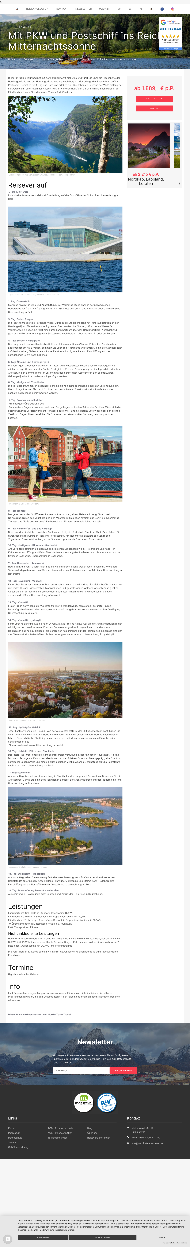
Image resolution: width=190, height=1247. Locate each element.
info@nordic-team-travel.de (147, 1143)
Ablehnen (43, 1237)
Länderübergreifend (53, 59)
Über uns (92, 1132)
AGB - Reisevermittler (60, 1132)
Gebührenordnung (18, 1147)
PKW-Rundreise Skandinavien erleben (154, 181)
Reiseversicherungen (98, 1137)
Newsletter (83, 8)
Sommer (28, 59)
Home (11, 59)
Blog (89, 1128)
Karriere (12, 1128)
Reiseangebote (36, 8)
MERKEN (154, 108)
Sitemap (12, 1142)
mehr (162, 1237)
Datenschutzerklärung (179, 1243)
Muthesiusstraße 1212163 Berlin (142, 1130)
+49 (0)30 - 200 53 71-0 (146, 1137)
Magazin (104, 8)
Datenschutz (124, 1058)
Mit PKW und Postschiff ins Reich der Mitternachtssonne (104, 59)
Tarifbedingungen (57, 1137)
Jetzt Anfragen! (154, 99)
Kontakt (62, 8)
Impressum (14, 1132)
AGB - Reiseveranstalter (61, 1128)
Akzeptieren (102, 1237)
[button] (132, 155)
